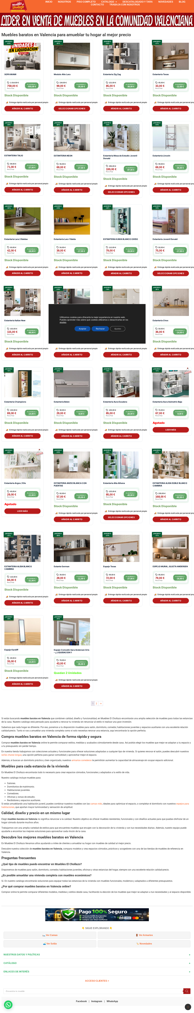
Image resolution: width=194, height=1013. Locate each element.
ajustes (63, 322)
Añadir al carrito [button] (22, 108)
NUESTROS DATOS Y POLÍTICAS (22, 954)
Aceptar (82, 328)
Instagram (96, 1001)
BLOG (182, 2)
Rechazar (100, 328)
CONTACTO (97, 4)
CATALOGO (107, 2)
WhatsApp (112, 1001)
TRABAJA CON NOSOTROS (124, 4)
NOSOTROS (64, 2)
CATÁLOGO (10, 963)
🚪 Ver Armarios (144, 935)
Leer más (170, 430)
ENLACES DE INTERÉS (16, 971)
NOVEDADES (165, 2)
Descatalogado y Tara (138, 2)
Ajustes (117, 328)
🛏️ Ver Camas (50, 935)
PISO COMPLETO (86, 2)
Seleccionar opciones (72, 108)
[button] (8, 1005)
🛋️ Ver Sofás (50, 943)
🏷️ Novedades (144, 943)
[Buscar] (186, 991)
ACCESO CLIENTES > (97, 981)
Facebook (81, 1001)
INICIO (48, 2)
